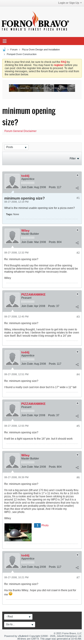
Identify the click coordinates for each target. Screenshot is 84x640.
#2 (78, 252)
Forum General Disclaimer (20, 131)
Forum (13, 49)
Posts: (52, 187)
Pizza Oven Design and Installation (41, 49)
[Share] (77, 188)
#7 (78, 577)
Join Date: (27, 187)
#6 (78, 477)
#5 (78, 426)
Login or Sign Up (68, 2)
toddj (25, 175)
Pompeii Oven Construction (22, 54)
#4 (78, 374)
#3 (78, 316)
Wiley (25, 230)
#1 (78, 198)
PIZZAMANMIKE (33, 294)
